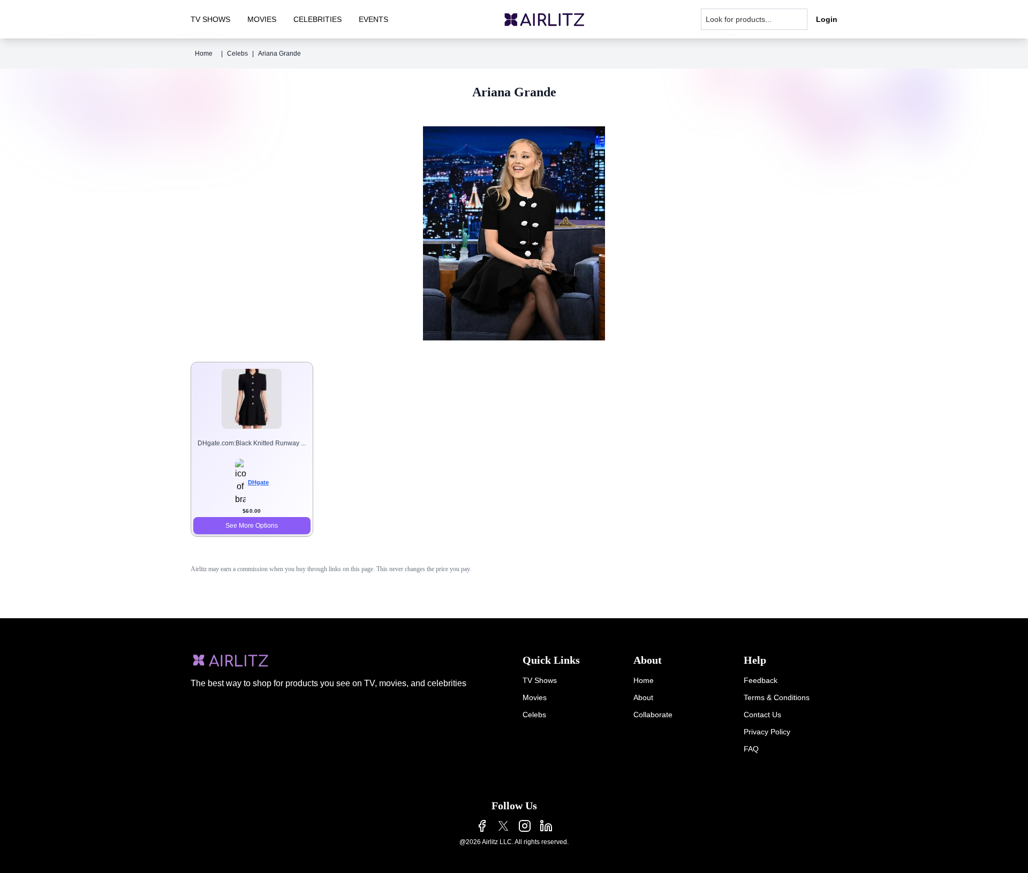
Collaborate (652, 714)
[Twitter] (503, 825)
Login (826, 19)
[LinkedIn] (546, 825)
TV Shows (540, 680)
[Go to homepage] (544, 19)
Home (204, 53)
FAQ (751, 749)
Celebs (237, 53)
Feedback (760, 680)
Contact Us (762, 714)
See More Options (251, 525)
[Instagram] (524, 825)
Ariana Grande (279, 53)
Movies (535, 697)
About (643, 697)
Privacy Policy (767, 731)
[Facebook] (481, 825)
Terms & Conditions (777, 697)
